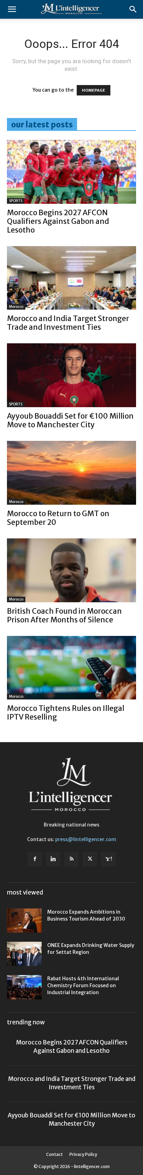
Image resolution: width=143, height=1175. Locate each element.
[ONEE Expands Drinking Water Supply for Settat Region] (24, 954)
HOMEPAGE (93, 90)
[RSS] (71, 859)
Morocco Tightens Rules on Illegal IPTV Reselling (65, 713)
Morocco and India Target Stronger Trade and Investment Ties (68, 323)
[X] (90, 859)
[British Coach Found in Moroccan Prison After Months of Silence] (71, 570)
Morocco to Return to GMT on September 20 (58, 518)
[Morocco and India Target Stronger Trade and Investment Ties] (71, 278)
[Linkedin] (53, 859)
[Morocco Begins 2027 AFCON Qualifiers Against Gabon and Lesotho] (71, 172)
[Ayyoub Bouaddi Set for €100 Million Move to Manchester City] (71, 375)
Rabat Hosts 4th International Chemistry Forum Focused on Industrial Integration (83, 985)
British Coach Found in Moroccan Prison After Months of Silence (64, 615)
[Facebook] (35, 859)
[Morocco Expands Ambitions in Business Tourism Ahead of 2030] (24, 920)
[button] (12, 9)
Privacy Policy (83, 1154)
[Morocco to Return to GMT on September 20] (71, 473)
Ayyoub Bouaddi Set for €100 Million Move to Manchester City (70, 420)
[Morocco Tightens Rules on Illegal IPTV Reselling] (71, 668)
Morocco (16, 306)
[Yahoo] (108, 859)
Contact (54, 1154)
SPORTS (15, 201)
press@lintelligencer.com (85, 839)
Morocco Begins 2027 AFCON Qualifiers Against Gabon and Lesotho (58, 221)
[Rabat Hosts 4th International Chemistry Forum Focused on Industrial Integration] (24, 987)
